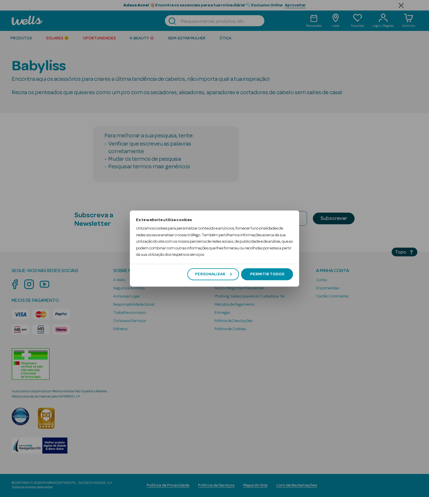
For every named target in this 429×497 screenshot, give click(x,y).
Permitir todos (267, 274)
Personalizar (210, 274)
